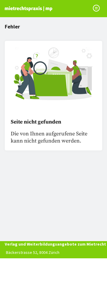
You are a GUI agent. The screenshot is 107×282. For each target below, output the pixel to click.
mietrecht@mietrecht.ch (28, 269)
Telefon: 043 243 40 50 (25, 260)
